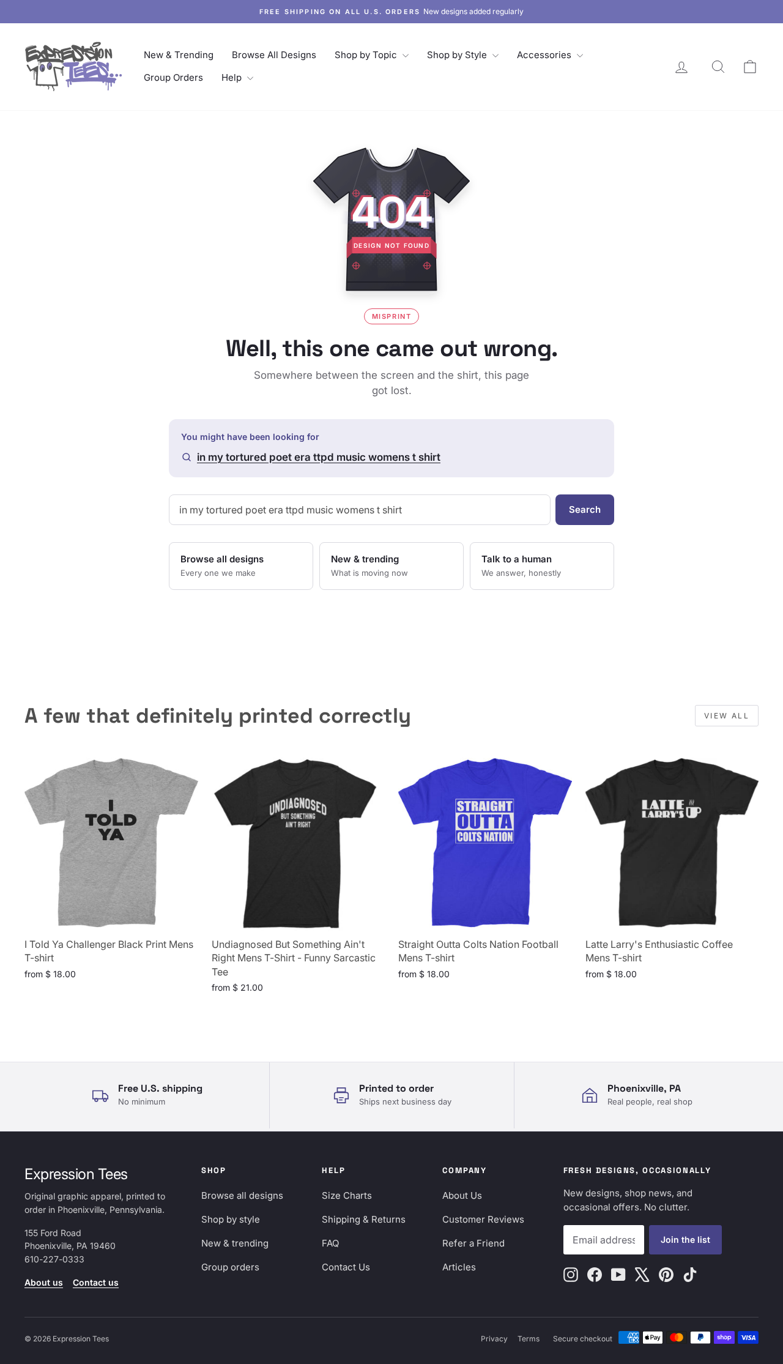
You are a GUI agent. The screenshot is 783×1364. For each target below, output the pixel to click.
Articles (459, 1267)
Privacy (494, 1338)
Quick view (111, 917)
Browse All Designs (274, 55)
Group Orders (173, 77)
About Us (462, 1195)
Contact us (96, 1282)
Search (585, 509)
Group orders (230, 1267)
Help (232, 77)
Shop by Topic (367, 55)
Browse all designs (242, 1195)
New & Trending (178, 55)
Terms (529, 1338)
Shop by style (230, 1219)
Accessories (545, 55)
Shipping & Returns (364, 1219)
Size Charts (347, 1195)
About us (43, 1282)
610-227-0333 (54, 1259)
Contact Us (346, 1267)
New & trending (235, 1243)
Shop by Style (458, 55)
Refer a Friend (473, 1243)
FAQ (330, 1243)
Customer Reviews (483, 1219)
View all (726, 715)
